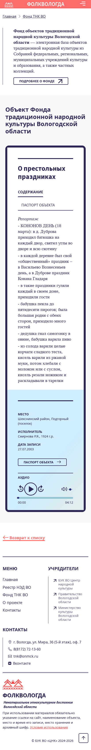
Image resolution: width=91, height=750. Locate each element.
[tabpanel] (45, 303)
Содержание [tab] (30, 192)
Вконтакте (22, 663)
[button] (82, 4)
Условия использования (49, 727)
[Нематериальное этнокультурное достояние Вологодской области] (16, 685)
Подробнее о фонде (37, 81)
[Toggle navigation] (82, 4)
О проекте (12, 602)
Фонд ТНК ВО (15, 594)
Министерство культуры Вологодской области (69, 614)
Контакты (12, 610)
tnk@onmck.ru (25, 656)
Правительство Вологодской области (70, 598)
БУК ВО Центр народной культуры (69, 584)
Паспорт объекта (38, 462)
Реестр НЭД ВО (17, 587)
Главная (10, 579)
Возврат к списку (26, 537)
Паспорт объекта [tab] (38, 205)
